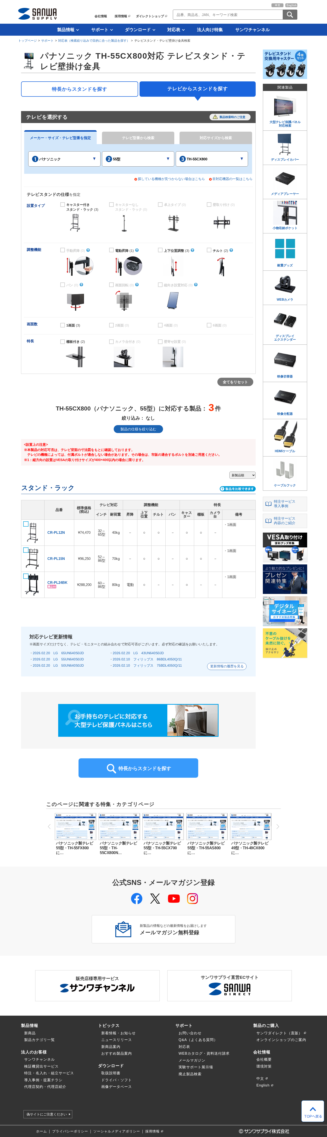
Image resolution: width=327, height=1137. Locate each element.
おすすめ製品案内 (116, 1053)
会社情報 (101, 16)
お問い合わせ (190, 1033)
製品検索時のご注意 (232, 117)
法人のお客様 (34, 1052)
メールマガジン (192, 1060)
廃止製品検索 (190, 1074)
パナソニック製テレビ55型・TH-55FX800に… (74, 848)
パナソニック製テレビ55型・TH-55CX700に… (162, 848)
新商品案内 (110, 1047)
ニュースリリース (116, 1040)
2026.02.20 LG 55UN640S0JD (58, 659)
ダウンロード (138, 29)
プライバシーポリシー (70, 1131)
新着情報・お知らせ (118, 1033)
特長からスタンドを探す (79, 89)
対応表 (173, 29)
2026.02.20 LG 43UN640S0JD (138, 653)
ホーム (41, 1131)
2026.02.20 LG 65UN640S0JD (58, 653)
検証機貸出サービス (41, 1066)
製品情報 (65, 29)
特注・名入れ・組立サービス (49, 1073)
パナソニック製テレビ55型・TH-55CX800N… (118, 848)
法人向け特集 (210, 29)
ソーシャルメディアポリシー (116, 1131)
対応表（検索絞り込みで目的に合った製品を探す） (94, 40)
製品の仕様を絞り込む (138, 429)
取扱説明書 (110, 1073)
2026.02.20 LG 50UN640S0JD (58, 665)
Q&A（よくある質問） (198, 1040)
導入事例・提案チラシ (43, 1080)
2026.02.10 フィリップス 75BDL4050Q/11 (147, 665)
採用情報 (121, 16)
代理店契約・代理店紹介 (45, 1087)
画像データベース (116, 1087)
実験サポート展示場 (196, 1067)
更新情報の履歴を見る (227, 666)
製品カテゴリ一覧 (39, 1040)
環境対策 (264, 1066)
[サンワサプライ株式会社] (37, 14)
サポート (99, 29)
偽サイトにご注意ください (47, 1114)
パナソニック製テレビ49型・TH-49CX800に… (249, 848)
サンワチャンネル (252, 29)
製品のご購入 (266, 1025)
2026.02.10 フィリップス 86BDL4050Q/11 (147, 659)
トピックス (109, 1025)
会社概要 (264, 1059)
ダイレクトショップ (150, 16)
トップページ (27, 40)
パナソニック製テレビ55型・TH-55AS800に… (206, 848)
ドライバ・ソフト (116, 1080)
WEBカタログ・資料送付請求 (204, 1053)
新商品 (30, 1033)
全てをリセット (235, 382)
